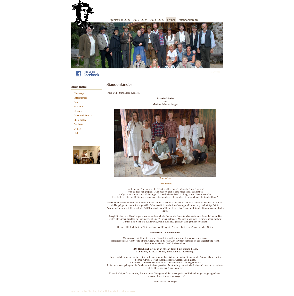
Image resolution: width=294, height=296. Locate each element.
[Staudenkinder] (165, 176)
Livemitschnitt (165, 183)
